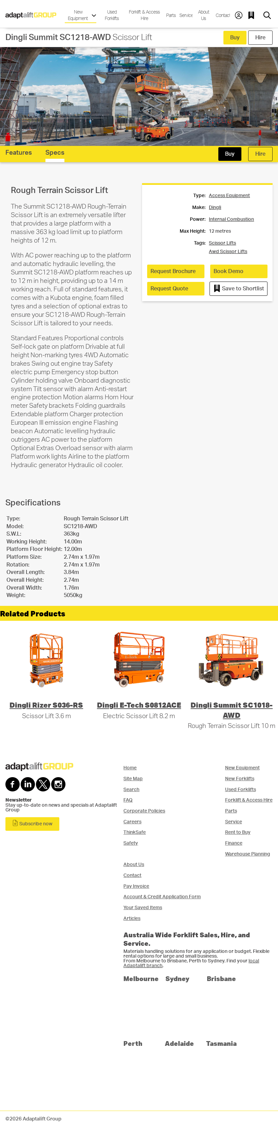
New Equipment (78, 15)
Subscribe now (35, 824)
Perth (132, 1043)
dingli (215, 207)
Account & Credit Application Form (162, 896)
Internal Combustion (231, 219)
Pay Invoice (136, 886)
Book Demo (228, 271)
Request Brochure (173, 271)
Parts (170, 15)
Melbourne (141, 978)
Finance (233, 843)
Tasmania (221, 1043)
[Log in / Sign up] (238, 15)
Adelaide (179, 1043)
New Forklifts (239, 778)
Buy (235, 37)
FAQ (128, 800)
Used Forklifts (112, 15)
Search (131, 789)
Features (18, 153)
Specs (54, 153)
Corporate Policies (144, 810)
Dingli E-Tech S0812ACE (139, 704)
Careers (132, 821)
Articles (131, 918)
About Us (203, 15)
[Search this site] (267, 15)
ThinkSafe (134, 832)
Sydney (177, 978)
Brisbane (221, 978)
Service (185, 15)
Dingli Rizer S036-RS (46, 704)
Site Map (133, 778)
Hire (260, 37)
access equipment (229, 195)
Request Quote (169, 288)
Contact (222, 15)
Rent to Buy (238, 832)
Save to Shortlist (242, 288)
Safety (130, 843)
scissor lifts (222, 243)
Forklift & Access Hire (144, 15)
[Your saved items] (252, 15)
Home (130, 767)
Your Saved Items (142, 907)
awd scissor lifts (228, 251)
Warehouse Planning (247, 854)
